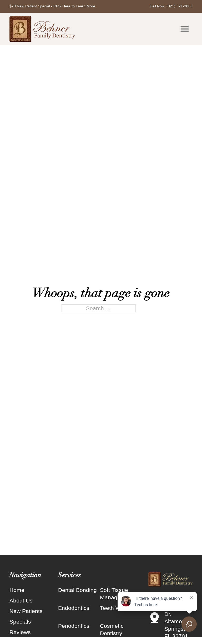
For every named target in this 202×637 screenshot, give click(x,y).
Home (16, 590)
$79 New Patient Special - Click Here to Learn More (52, 6)
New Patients (26, 611)
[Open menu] (185, 29)
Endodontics (73, 608)
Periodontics (73, 626)
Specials (20, 622)
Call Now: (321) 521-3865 (171, 6)
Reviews (20, 632)
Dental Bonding (77, 590)
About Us (21, 600)
